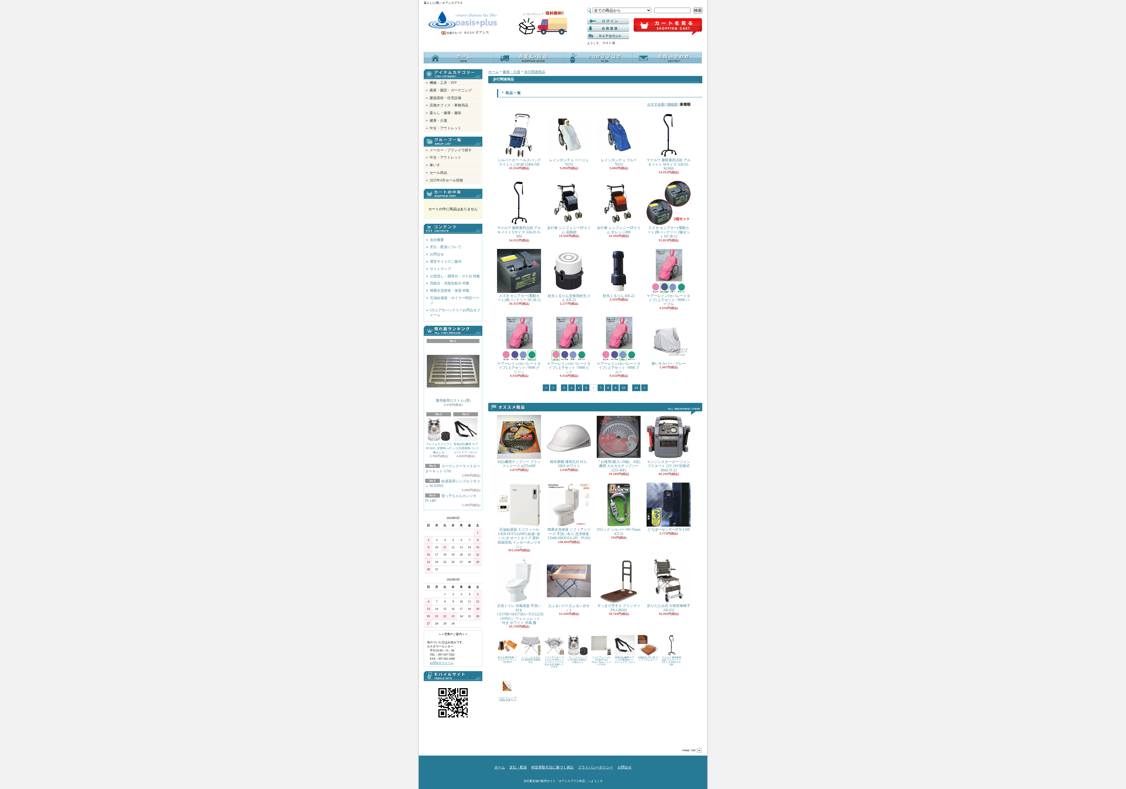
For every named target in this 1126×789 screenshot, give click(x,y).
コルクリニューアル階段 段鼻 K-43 (507, 699)
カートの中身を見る (453, 194)
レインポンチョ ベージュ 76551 (569, 162)
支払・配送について (528, 57)
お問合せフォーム (441, 662)
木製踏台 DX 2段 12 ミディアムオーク (648, 658)
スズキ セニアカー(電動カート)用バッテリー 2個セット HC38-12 (668, 232)
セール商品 (438, 173)
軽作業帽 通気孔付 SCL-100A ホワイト (569, 464)
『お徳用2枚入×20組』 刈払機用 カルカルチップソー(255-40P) (618, 466)
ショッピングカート (667, 27)
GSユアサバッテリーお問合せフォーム (455, 312)
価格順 (672, 104)
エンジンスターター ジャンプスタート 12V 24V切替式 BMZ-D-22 (668, 466)
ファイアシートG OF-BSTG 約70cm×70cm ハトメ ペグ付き (601, 661)
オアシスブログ (597, 57)
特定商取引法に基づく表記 (552, 767)
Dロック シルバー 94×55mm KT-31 (618, 531)
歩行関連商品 (534, 72)
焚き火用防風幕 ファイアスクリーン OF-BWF (507, 660)
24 (636, 387)
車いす (435, 165)
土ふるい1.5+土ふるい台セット (569, 608)
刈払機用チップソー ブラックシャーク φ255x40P (519, 464)
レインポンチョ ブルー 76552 (619, 162)
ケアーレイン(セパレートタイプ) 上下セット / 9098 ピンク (569, 368)
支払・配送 (518, 767)
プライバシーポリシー (595, 767)
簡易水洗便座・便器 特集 (449, 291)
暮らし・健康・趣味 (445, 113)
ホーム (458, 57)
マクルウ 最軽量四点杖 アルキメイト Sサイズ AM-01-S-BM (519, 232)
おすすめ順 (656, 104)
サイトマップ (440, 269)
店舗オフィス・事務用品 (449, 105)
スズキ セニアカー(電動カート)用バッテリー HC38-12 (519, 298)
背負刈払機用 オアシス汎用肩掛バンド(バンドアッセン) (465, 448)
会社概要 (437, 240)
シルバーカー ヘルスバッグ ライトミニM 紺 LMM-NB (519, 162)
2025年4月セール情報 (446, 180)
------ (608, 29)
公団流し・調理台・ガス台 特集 (455, 276)
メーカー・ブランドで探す (451, 150)
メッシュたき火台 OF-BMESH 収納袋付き (530, 660)
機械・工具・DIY (443, 83)
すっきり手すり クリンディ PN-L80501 (618, 608)
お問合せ (667, 57)
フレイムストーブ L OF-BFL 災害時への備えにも (439, 448)
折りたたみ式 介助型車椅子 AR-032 (668, 608)
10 (623, 387)
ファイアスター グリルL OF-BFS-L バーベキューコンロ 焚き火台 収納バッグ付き (554, 662)
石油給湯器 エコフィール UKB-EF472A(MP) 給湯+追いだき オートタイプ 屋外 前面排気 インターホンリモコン (519, 538)
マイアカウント (608, 36)
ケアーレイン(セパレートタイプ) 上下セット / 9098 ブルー (618, 368)
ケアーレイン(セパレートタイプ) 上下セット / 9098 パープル (668, 300)
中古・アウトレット (445, 128)
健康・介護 (438, 120)
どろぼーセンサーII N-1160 (668, 529)
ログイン (608, 21)
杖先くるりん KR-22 (619, 296)
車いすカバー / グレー (669, 364)
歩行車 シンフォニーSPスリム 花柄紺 (569, 230)
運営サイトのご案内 (446, 261)
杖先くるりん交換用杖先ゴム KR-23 (569, 298)
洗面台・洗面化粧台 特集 (449, 283)
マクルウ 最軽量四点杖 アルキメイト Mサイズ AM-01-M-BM (669, 164)
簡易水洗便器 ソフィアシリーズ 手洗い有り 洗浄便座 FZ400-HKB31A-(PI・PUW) (569, 533)
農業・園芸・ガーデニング (451, 90)
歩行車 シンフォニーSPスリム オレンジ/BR (619, 230)
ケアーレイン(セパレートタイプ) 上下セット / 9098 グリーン (519, 368)
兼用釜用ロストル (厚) (453, 400)
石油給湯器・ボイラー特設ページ (454, 300)
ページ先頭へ (692, 750)
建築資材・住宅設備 (445, 98)
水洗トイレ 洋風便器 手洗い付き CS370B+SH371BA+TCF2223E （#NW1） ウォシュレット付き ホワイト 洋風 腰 (520, 614)
